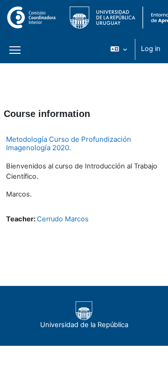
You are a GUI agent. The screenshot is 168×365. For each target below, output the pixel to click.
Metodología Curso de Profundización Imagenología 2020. (68, 143)
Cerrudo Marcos (63, 219)
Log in (151, 48)
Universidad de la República (84, 325)
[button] (119, 49)
